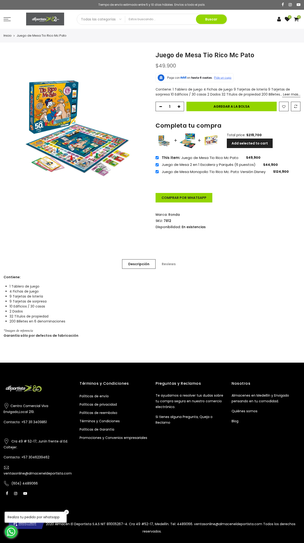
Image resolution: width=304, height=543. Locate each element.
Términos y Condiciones (100, 421)
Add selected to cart (250, 143)
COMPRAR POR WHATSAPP (184, 197)
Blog (235, 421)
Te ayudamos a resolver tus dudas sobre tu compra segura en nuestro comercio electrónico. (189, 401)
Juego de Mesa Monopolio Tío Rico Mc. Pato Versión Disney (214, 171)
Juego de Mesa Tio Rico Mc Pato (200, 157)
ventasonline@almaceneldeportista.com (38, 473)
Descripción (138, 264)
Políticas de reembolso (98, 412)
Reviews (169, 264)
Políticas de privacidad (98, 404)
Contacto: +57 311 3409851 (25, 422)
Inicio (8, 36)
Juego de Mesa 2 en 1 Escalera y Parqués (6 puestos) (209, 164)
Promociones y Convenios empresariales (113, 437)
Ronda (174, 214)
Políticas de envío (94, 396)
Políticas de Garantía (97, 429)
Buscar (211, 19)
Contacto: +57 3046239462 (26, 457)
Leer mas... (291, 94)
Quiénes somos (244, 411)
